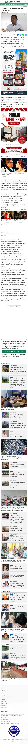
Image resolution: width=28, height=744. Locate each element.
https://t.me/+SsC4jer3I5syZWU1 (14, 347)
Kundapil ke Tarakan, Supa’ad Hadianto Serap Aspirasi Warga (12, 408)
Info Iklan (3, 699)
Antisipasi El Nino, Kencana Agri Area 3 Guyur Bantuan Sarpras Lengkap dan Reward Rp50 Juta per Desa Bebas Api (12, 509)
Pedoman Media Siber (6, 697)
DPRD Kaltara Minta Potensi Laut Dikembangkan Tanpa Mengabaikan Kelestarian (11, 458)
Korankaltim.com (17, 739)
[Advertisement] (14, 324)
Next (17, 306)
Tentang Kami (4, 695)
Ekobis (8, 4)
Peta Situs (3, 701)
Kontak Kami (4, 693)
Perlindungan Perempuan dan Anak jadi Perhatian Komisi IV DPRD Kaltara (13, 561)
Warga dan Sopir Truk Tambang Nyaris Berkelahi (12, 679)
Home (2, 6)
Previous (12, 306)
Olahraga (20, 4)
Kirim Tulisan (4, 707)
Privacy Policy (4, 703)
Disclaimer (3, 705)
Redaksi (3, 690)
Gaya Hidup (25, 4)
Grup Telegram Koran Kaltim (15, 351)
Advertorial (3, 4)
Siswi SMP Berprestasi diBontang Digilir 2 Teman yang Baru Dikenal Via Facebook (13, 630)
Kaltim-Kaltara (14, 4)
